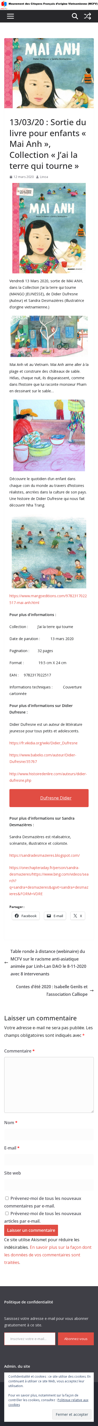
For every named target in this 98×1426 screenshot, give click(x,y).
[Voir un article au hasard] (87, 16)
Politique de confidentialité (28, 1302)
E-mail (12, 1148)
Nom (11, 1122)
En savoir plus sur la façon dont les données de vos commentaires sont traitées (47, 1254)
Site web (12, 1173)
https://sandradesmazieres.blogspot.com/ (44, 855)
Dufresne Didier (56, 798)
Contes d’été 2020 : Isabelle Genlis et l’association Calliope (52, 990)
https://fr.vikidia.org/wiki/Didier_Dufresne (43, 742)
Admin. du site (17, 1366)
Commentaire (19, 1051)
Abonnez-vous (76, 1338)
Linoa (44, 177)
